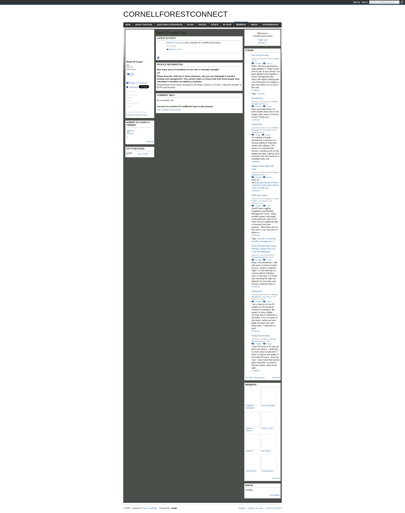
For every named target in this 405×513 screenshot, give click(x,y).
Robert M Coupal (174, 42)
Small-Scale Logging (260, 195)
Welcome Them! (175, 49)
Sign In (365, 2)
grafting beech (257, 291)
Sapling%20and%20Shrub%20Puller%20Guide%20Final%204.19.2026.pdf (265, 185)
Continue (256, 90)
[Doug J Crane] (268, 419)
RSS (158, 58)
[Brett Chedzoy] (130, 133)
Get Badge (275, 495)
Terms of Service (274, 508)
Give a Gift (143, 154)
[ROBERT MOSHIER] (252, 396)
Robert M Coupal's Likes (136, 115)
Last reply (266, 130)
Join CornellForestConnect (169, 110)
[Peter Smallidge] (268, 396)
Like (132, 74)
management (266, 241)
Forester (261, 93)
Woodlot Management (260, 257)
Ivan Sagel (266, 451)
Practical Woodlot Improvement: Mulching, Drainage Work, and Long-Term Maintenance (264, 248)
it (273, 241)
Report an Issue (256, 508)
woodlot (255, 241)
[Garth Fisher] (252, 462)
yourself (261, 238)
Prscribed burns (257, 98)
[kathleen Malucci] (252, 419)
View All (149, 141)
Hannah (249, 451)
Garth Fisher (251, 471)
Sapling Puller (257, 124)
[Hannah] (252, 442)
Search (402, 2)
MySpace (133, 87)
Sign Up (356, 2)
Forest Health (273, 59)
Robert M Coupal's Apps (136, 112)
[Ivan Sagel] (268, 442)
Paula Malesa (267, 471)
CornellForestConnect (175, 14)
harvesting (270, 238)
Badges (242, 508)
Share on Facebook (138, 83)
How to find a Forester (260, 55)
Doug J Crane (267, 428)
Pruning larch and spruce (261, 335)
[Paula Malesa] (268, 462)
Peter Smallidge (268, 406)
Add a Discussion (256, 377)
